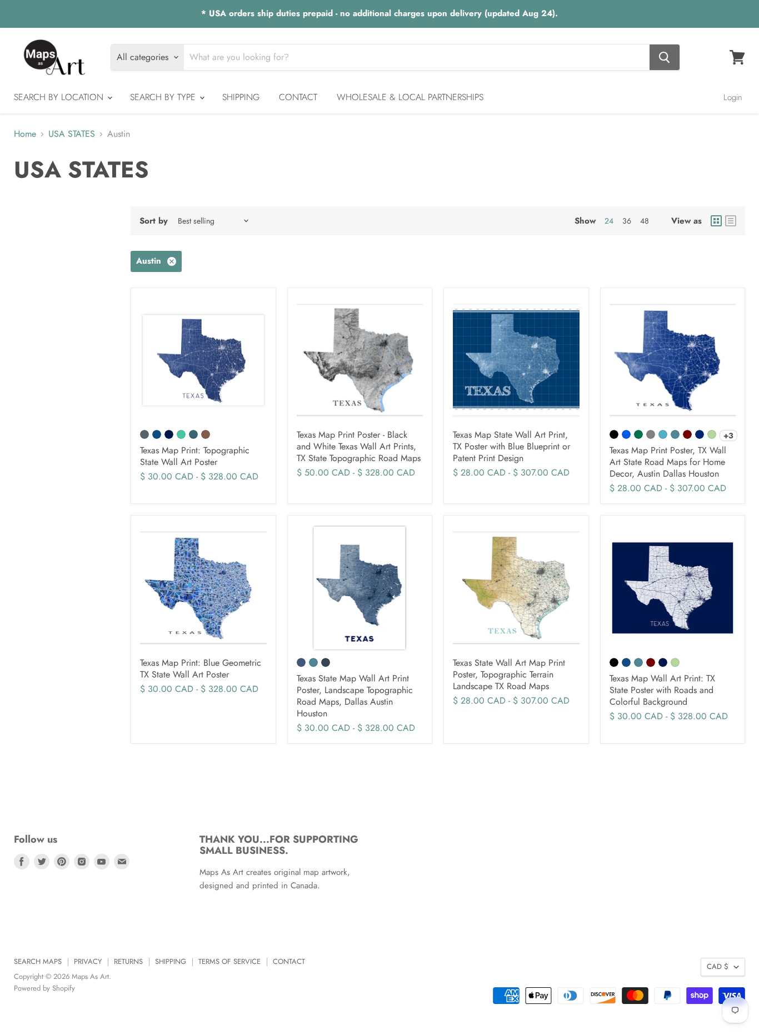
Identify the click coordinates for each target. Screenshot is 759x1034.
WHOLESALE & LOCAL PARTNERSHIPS (410, 97)
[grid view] (716, 220)
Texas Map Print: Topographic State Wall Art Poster (194, 456)
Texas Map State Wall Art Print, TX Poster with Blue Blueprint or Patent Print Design (511, 446)
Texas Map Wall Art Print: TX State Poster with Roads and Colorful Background (662, 690)
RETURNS (128, 961)
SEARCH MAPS (38, 961)
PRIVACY (88, 961)
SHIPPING (240, 97)
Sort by (153, 221)
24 (609, 220)
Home (25, 134)
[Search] (665, 57)
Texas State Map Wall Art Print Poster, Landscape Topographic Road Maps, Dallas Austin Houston (355, 696)
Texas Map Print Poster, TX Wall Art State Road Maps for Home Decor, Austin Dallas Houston (668, 462)
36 (626, 220)
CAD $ (717, 966)
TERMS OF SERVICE (229, 961)
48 (644, 220)
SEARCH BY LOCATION (60, 97)
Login (732, 97)
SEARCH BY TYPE (164, 97)
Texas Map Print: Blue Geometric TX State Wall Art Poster (200, 668)
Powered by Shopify (44, 988)
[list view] (730, 220)
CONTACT (298, 97)
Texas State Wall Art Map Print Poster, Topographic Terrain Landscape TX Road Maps (509, 674)
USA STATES (71, 134)
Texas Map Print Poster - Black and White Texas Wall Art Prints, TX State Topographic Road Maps (359, 446)
